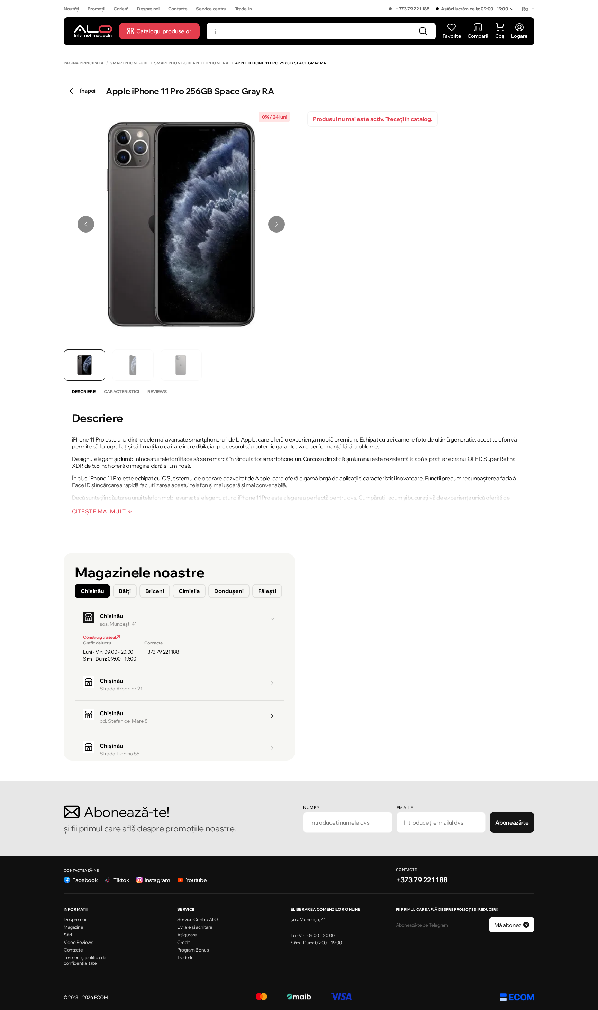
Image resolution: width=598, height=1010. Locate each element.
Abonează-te (511, 822)
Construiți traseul (99, 637)
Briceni (154, 591)
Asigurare (187, 934)
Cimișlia (189, 591)
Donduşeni (229, 591)
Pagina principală (83, 63)
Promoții (96, 8)
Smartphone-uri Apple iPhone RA (191, 63)
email (405, 807)
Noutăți (71, 8)
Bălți (125, 591)
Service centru (211, 8)
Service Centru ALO (197, 919)
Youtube (196, 879)
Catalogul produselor (163, 31)
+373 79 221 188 (412, 8)
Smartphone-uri (128, 63)
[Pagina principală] (93, 31)
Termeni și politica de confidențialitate (85, 960)
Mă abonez (508, 924)
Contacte (177, 8)
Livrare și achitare (194, 927)
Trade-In (243, 8)
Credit (183, 942)
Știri (68, 934)
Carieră (121, 8)
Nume (311, 807)
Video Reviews (78, 942)
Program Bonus (193, 950)
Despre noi (148, 8)
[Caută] (423, 31)
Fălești (267, 591)
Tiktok (121, 879)
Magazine (73, 927)
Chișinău (92, 591)
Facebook (85, 879)
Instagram (157, 879)
